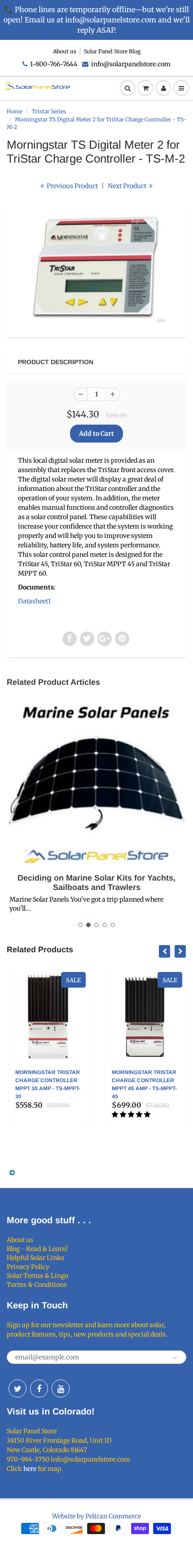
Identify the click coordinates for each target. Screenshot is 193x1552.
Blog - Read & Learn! (37, 1249)
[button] (132, 1114)
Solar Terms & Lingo (37, 1276)
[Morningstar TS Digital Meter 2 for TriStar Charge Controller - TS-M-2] (96, 268)
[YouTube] (61, 1388)
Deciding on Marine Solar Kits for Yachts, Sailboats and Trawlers (96, 882)
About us (64, 51)
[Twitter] (17, 1388)
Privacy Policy (28, 1267)
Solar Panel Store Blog (112, 51)
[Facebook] (39, 1388)
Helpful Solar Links (35, 1258)
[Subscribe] (175, 1357)
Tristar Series (49, 111)
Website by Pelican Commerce (96, 1516)
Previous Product (71, 186)
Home (14, 111)
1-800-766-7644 (54, 64)
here (29, 1469)
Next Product (128, 186)
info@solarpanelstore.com (131, 64)
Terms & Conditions (37, 1285)
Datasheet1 (34, 601)
